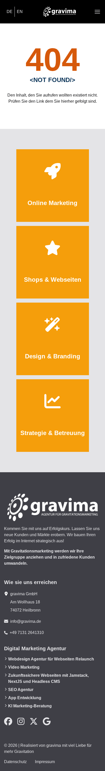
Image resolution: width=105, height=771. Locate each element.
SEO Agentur (20, 689)
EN (20, 11)
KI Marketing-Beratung (30, 706)
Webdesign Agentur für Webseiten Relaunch (51, 659)
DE (9, 11)
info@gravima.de (25, 621)
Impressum (45, 762)
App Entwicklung (24, 698)
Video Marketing (24, 667)
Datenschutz (15, 762)
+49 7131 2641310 (27, 632)
